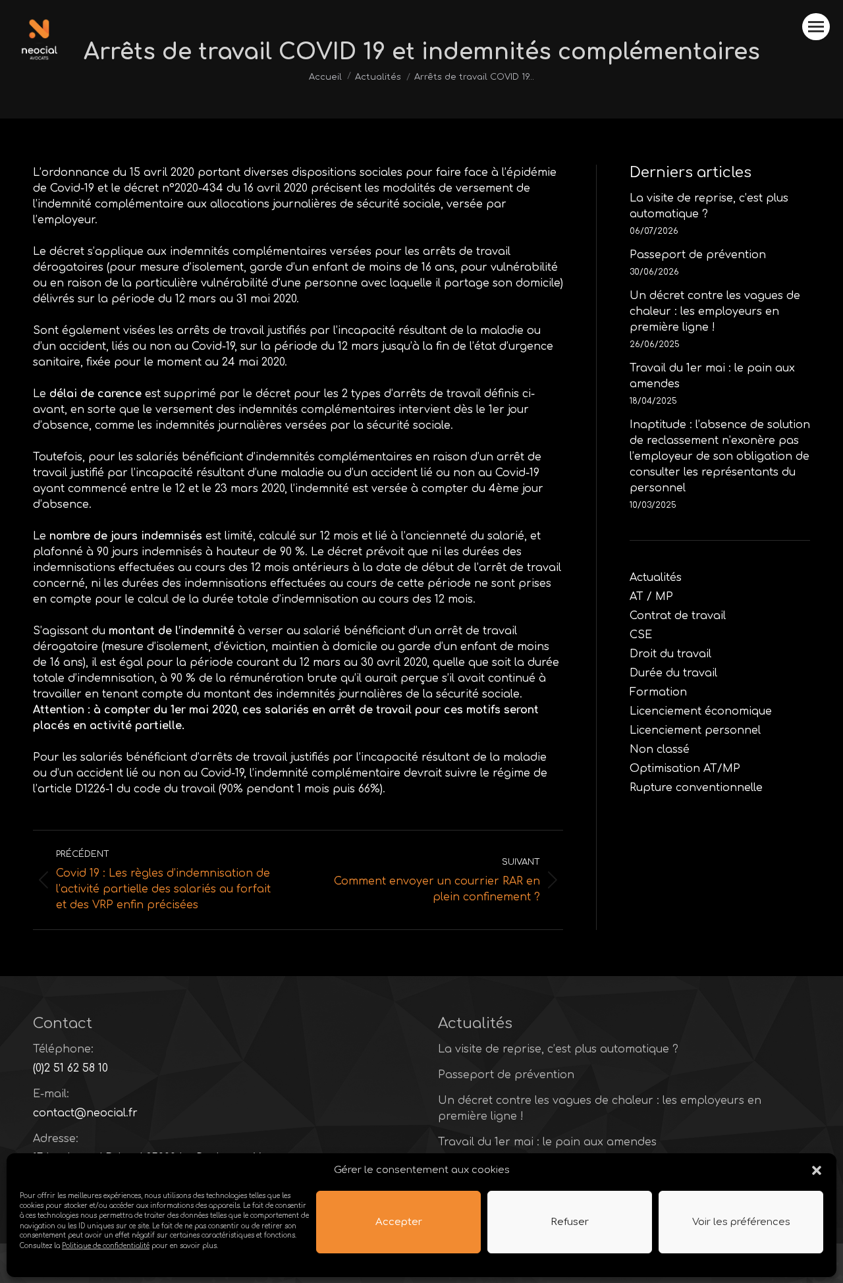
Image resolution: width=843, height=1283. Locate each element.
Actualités (656, 578)
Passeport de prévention (698, 255)
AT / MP (651, 597)
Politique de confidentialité (106, 1245)
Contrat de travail (678, 616)
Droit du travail (670, 654)
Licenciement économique (701, 711)
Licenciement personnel (695, 730)
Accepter (398, 1222)
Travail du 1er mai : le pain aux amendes (712, 376)
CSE (641, 635)
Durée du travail (673, 673)
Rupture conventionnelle (696, 788)
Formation (658, 692)
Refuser (570, 1222)
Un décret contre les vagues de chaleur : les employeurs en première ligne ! (715, 311)
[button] (816, 1170)
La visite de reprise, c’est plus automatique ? (709, 206)
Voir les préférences (741, 1222)
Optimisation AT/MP (685, 769)
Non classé (660, 749)
